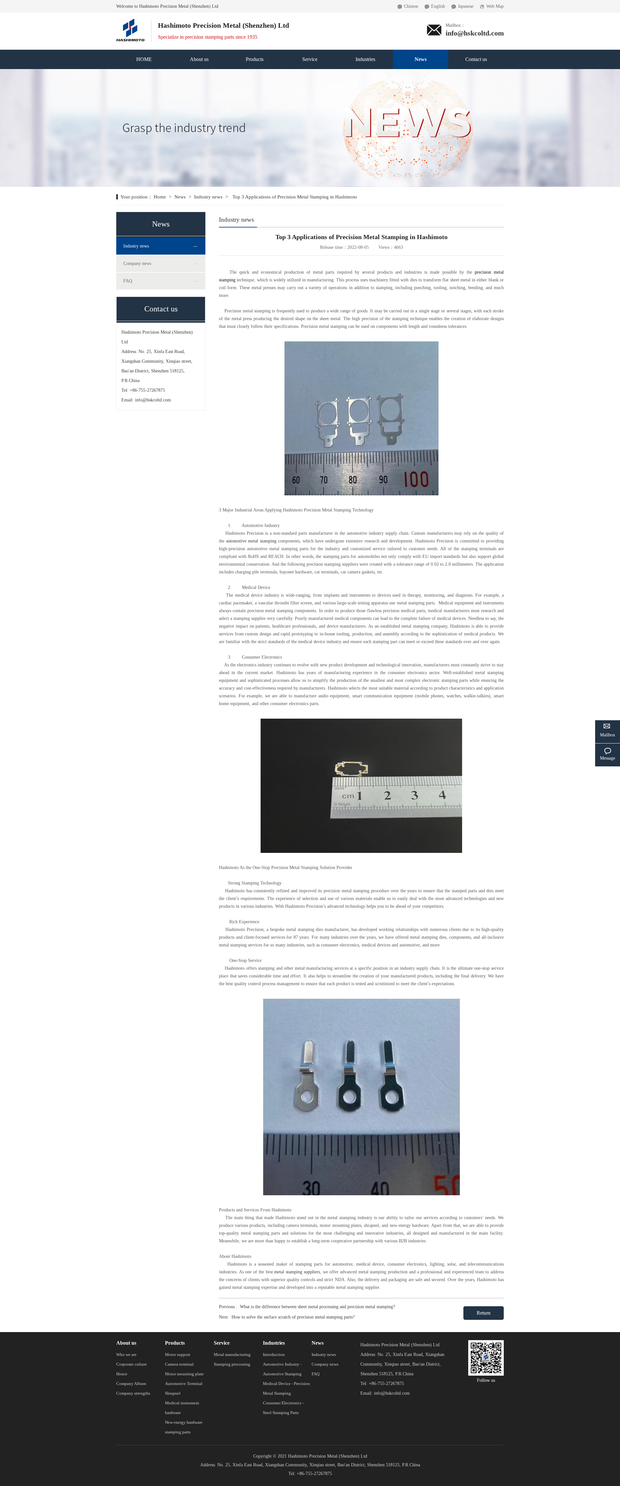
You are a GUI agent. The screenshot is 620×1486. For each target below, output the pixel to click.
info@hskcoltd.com (475, 33)
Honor (121, 1373)
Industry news (208, 196)
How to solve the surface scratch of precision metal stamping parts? (293, 1317)
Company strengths (133, 1393)
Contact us (476, 59)
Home (160, 196)
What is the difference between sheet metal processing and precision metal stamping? (317, 1306)
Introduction (274, 1354)
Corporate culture (131, 1364)
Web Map (495, 6)
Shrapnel (173, 1393)
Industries (365, 59)
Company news (137, 263)
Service (309, 59)
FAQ (127, 280)
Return (484, 1313)
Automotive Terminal (183, 1383)
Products (255, 59)
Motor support (177, 1354)
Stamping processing (232, 1364)
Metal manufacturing (232, 1354)
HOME (144, 59)
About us (199, 59)
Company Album (131, 1383)
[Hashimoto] (130, 20)
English (438, 6)
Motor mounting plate (184, 1373)
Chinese (411, 6)
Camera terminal (179, 1364)
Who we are (126, 1354)
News (421, 59)
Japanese (465, 6)
